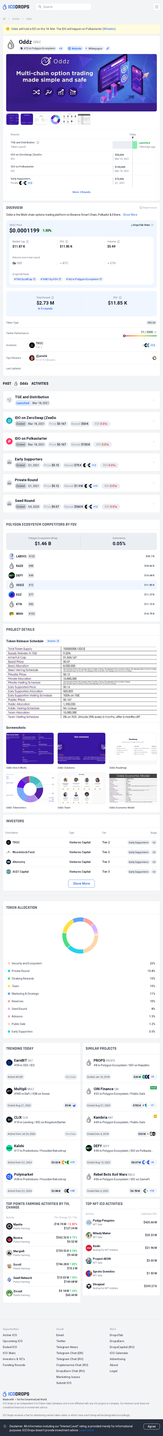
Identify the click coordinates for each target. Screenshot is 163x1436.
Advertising (117, 1359)
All (4, 19)
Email (60, 1335)
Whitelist (108, 28)
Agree (152, 1426)
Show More (81, 883)
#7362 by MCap (23, 279)
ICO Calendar (119, 1353)
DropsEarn (117, 1341)
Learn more (86, 1430)
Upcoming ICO (13, 1341)
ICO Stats (9, 1353)
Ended (15, 19)
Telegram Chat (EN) (69, 1353)
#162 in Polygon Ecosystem (82, 279)
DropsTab (116, 1335)
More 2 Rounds (81, 192)
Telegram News (67, 1347)
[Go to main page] (16, 7)
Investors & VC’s (14, 1359)
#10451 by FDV (49, 279)
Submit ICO (64, 1383)
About (114, 1365)
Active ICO (10, 1335)
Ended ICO (10, 1347)
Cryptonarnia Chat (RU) (72, 1365)
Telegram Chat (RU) (69, 1359)
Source (51, 641)
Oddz (29, 19)
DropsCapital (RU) (122, 1347)
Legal (113, 1371)
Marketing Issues (68, 1377)
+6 (60, 48)
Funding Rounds (14, 1365)
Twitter (61, 1341)
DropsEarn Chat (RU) (70, 1371)
